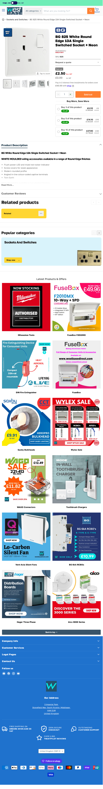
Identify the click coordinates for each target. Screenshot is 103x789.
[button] (78, 109)
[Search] (90, 11)
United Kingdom (50, 751)
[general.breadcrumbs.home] (4, 19)
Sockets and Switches (17, 19)
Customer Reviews (13, 193)
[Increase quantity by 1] (70, 94)
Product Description (14, 145)
